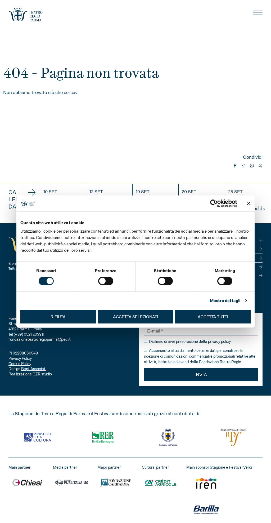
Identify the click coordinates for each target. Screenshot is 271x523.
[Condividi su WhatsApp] (252, 165)
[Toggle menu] (258, 13)
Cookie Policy (19, 363)
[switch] (105, 281)
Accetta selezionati (135, 316)
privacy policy (219, 341)
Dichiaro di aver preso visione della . (189, 341)
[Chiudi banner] (249, 203)
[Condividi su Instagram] (243, 165)
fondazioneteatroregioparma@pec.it (39, 339)
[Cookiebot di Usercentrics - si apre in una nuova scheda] (214, 203)
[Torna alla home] (25, 14)
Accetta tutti (213, 316)
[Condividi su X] (260, 165)
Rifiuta (58, 316)
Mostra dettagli (225, 300)
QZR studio (42, 374)
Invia (201, 375)
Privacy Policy (20, 358)
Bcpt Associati (33, 368)
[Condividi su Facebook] (235, 165)
